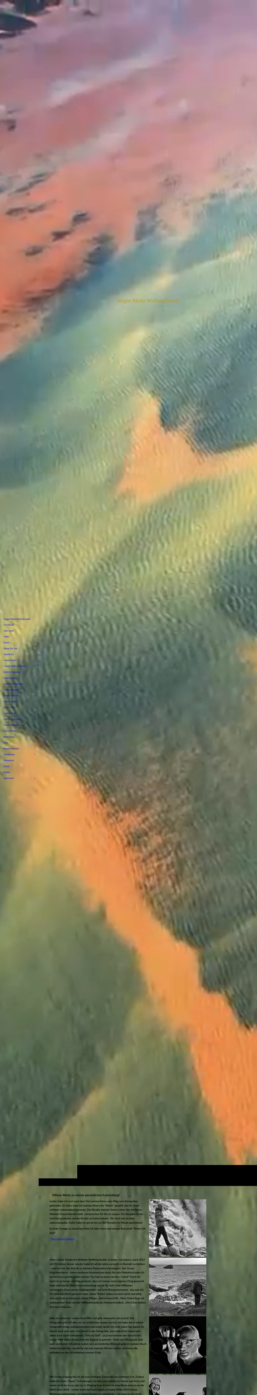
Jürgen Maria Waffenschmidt (16, 619)
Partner (6, 772)
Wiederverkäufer (11, 748)
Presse (6, 766)
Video (6, 636)
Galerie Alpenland (12, 719)
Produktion (8, 760)
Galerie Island (10, 660)
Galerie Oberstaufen (12, 683)
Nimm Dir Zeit (10, 648)
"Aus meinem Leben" (62, 1239)
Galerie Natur (9, 731)
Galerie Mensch (10, 701)
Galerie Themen (11, 695)
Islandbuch (8, 654)
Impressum (8, 778)
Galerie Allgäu (10, 678)
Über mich (8, 631)
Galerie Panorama (11, 672)
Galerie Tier (9, 707)
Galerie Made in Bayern (14, 666)
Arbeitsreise (9, 754)
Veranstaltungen (10, 689)
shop (5, 742)
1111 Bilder (8, 625)
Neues (6, 642)
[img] (148, 593)
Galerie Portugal (11, 725)
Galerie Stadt (9, 713)
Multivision (8, 737)
